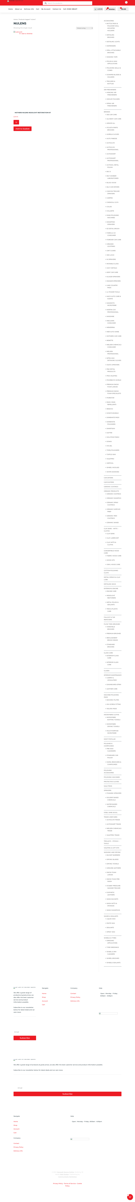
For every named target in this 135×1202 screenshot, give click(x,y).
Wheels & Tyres (110, 938)
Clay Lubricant (113, 538)
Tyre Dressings (113, 947)
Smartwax (111, 428)
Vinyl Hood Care (113, 564)
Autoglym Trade (113, 820)
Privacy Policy (75, 997)
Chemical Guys (112, 202)
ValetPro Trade (113, 835)
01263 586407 (108, 1001)
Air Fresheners (110, 90)
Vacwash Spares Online (65, 1172)
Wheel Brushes (113, 958)
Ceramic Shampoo (114, 498)
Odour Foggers (113, 99)
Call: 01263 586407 (70, 9)
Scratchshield (113, 413)
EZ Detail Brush (113, 228)
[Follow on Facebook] (126, 2)
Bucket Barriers (113, 855)
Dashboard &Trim (114, 684)
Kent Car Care (112, 272)
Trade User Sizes (110, 817)
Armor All (111, 123)
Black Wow (111, 183)
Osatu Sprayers (113, 365)
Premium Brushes (114, 633)
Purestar (110, 398)
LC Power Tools (113, 292)
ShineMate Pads (113, 417)
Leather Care (112, 689)
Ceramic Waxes (113, 522)
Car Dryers (108, 478)
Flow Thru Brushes (112, 624)
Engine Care (111, 591)
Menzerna (111, 327)
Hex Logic (110, 255)
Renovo (110, 409)
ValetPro (110, 459)
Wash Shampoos (113, 910)
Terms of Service (70, 1183)
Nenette (110, 340)
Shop (44, 997)
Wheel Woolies (113, 467)
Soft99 (109, 433)
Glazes (106, 671)
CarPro (110, 198)
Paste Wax (111, 923)
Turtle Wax (111, 454)
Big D (109, 171)
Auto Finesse (112, 138)
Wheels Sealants (113, 963)
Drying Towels (113, 864)
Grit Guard (111, 251)
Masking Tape (112, 57)
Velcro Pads (112, 709)
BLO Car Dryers (113, 187)
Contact (73, 993)
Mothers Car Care (114, 336)
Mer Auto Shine (113, 332)
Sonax (109, 441)
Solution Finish (113, 437)
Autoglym (111, 143)
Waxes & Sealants (111, 916)
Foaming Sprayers (114, 793)
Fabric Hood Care (114, 556)
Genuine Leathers (114, 868)
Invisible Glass (113, 264)
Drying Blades (112, 859)
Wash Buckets (112, 899)
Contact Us (57, 9)
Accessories (109, 21)
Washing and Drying (112, 852)
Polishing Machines (112, 777)
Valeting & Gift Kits (111, 848)
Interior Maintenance (112, 675)
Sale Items (108, 786)
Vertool (110, 463)
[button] (25, 34)
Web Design (64, 1174)
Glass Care (108, 653)
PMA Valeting (112, 376)
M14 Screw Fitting (114, 704)
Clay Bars (111, 534)
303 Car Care (112, 114)
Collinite (110, 211)
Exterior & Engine (111, 588)
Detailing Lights (113, 42)
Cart (37, 9)
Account (45, 1001)
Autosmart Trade (114, 824)
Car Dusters (109, 482)
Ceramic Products (111, 491)
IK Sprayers (111, 259)
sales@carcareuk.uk (111, 1007)
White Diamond (113, 472)
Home (10, 9)
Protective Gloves (111, 781)
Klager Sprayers (113, 277)
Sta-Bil (109, 446)
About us (18, 9)
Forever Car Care (114, 240)
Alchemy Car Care (114, 119)
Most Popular (109, 739)
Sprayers (107, 790)
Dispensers (111, 46)
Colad (109, 207)
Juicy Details (112, 268)
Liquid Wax (111, 919)
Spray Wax (111, 932)
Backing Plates (113, 700)
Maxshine (110, 316)
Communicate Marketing (67, 1177)
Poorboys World (114, 380)
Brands (107, 112)
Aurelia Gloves (113, 134)
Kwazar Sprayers (114, 281)
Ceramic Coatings (111, 487)
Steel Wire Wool (111, 812)
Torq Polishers (113, 450)
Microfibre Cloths (111, 715)
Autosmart (111, 154)
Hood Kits (111, 560)
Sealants (110, 927)
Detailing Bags (110, 584)
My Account (46, 9)
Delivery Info (29, 9)
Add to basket (23, 129)
